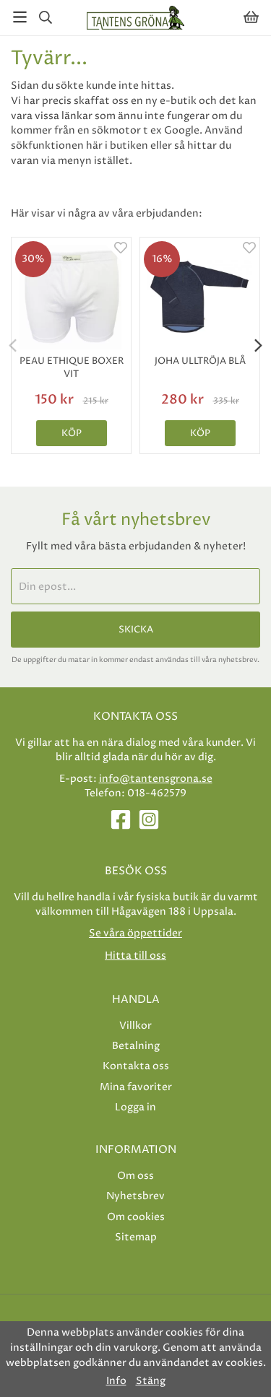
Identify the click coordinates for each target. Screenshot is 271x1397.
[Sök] (45, 17)
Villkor (135, 1025)
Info (116, 1381)
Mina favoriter (136, 1087)
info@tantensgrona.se (155, 778)
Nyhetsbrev (135, 1196)
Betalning (136, 1046)
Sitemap (136, 1237)
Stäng (150, 1381)
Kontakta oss (136, 1066)
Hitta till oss (135, 955)
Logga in (135, 1107)
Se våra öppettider (135, 933)
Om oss (135, 1176)
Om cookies (136, 1217)
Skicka (136, 629)
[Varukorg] (251, 17)
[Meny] (20, 17)
